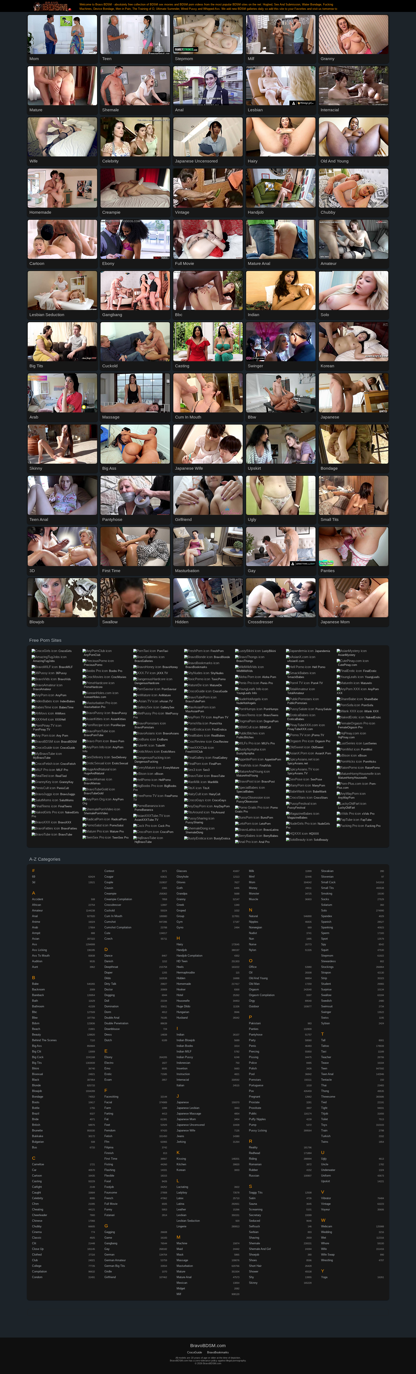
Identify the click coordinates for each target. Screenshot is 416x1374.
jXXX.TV (162, 673)
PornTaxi (162, 651)
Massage (182, 1260)
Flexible (109, 1175)
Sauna (253, 1203)
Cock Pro (164, 825)
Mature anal (184, 1277)
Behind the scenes (44, 1040)
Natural (253, 916)
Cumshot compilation (117, 927)
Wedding (326, 1232)
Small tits (327, 888)
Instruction (183, 1074)
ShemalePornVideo (96, 813)
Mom (252, 882)
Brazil (35, 1113)
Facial (108, 1102)
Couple (108, 882)
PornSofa (367, 705)
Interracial (183, 1079)
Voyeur (325, 1209)
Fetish (108, 1136)
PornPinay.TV (41, 729)
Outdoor (254, 1006)
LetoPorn (265, 823)
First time (110, 1158)
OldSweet (317, 747)
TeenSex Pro (120, 837)
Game (108, 1237)
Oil (250, 972)
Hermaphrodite (186, 972)
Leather (181, 1209)
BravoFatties (69, 828)
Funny (108, 1209)
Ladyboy (182, 1192)
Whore (325, 1243)
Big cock (38, 1057)
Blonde (36, 1085)
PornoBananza (144, 809)
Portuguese (256, 1085)
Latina (180, 1203)
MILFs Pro (268, 743)
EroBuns (162, 739)
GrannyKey (66, 782)
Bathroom (38, 1006)
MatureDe (216, 685)
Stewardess (328, 961)
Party (252, 1040)
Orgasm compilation (262, 995)
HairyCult (214, 794)
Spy (323, 944)
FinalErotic (370, 671)
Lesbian (181, 1215)
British (36, 1124)
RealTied (61, 776)
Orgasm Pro (322, 741)
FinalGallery (220, 757)
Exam (108, 1079)
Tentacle (326, 1079)
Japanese (183, 1102)
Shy (251, 1277)
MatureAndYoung (247, 775)
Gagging (109, 1232)
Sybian (325, 1023)
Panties (253, 1029)
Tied (324, 1102)
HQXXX (314, 833)
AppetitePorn (273, 759)
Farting (108, 1113)
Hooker (181, 989)
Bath (35, 1000)
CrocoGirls (65, 651)
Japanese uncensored (191, 1124)
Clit (34, 1243)
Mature (181, 1271)
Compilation (39, 1271)
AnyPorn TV (220, 717)
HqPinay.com (346, 737)
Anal (35, 916)
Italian (180, 1085)
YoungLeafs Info (246, 693)
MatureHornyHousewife (352, 777)
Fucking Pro (372, 825)
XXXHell (60, 719)
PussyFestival (296, 807)
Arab (35, 927)
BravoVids (64, 679)
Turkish (325, 1136)
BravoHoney (170, 667)
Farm (107, 1108)
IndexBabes (67, 701)
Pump (252, 1124)
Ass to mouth (41, 955)
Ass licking (39, 950)
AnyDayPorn (222, 806)
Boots (35, 1102)
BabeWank (320, 791)
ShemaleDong (194, 832)
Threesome (328, 1096)
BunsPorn (267, 817)
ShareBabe (371, 699)
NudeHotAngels (246, 703)
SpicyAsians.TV (297, 773)
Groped (181, 910)
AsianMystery (346, 655)
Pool (252, 1074)
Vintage (326, 1203)
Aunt (35, 967)
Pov (251, 1091)
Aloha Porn (269, 677)
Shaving (254, 1237)
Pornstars (255, 1079)
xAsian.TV (166, 701)
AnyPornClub (92, 655)
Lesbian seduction (188, 1220)
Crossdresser (112, 904)
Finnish (109, 1153)
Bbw (34, 1017)
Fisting (108, 1164)
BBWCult (265, 727)
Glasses (182, 871)
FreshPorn (217, 651)
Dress (108, 1034)
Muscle (253, 899)
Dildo (107, 978)
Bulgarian (38, 1141)
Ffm (106, 1141)
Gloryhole (182, 876)
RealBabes (218, 735)
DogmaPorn (271, 721)
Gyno (180, 927)
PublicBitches (245, 737)
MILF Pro (62, 770)
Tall (323, 1040)
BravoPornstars (144, 727)
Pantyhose (255, 1034)
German (109, 1254)
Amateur (37, 910)
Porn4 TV (317, 683)
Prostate (254, 1102)
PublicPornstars (297, 703)
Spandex (326, 916)
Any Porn (62, 735)
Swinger (326, 1012)
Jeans (180, 1136)
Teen (324, 1068)
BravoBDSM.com (52, 6)
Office (253, 967)
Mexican (182, 1282)
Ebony (108, 1057)
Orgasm (254, 989)
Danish (108, 961)
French (108, 1198)
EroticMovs (168, 751)
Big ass (37, 1045)
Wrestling (327, 1260)
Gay (107, 1249)
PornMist (366, 749)
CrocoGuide (67, 747)
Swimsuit (327, 1006)
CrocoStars (321, 797)
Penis (252, 1045)
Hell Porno (318, 667)
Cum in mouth (113, 916)
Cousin (108, 888)
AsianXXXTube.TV (146, 819)
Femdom (109, 1130)
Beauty (36, 1034)
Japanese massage (189, 1113)
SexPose (316, 779)
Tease (325, 1062)
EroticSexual (120, 763)
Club (35, 1260)
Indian (180, 1034)
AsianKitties (118, 719)
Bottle (35, 1108)
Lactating (182, 1187)
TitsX (206, 788)
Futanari (109, 1215)
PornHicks (369, 761)
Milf (179, 1294)
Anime (36, 921)
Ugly (324, 1158)
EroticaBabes (295, 719)
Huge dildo (183, 1006)
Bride (35, 1119)
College (36, 1265)
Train (324, 1130)
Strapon (326, 972)
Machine (182, 1243)
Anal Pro (264, 842)
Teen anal (327, 1074)
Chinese (37, 1220)
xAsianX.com (295, 661)
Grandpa (182, 893)
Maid (180, 1249)
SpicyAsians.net (297, 763)
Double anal (111, 1017)
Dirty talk (110, 983)
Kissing (181, 1158)
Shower (253, 1271)
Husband (182, 1017)
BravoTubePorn (195, 701)
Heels (180, 967)
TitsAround (217, 812)
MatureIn (366, 683)
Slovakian (327, 871)
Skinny (253, 1282)
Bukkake (37, 1136)
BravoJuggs (67, 794)
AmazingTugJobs (44, 661)
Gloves (181, 882)
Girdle (108, 1271)
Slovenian (327, 876)
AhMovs (60, 713)
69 (33, 876)
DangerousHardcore (147, 683)
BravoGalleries (144, 661)
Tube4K (160, 745)
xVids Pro (368, 813)
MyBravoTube (41, 757)
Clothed (37, 1254)
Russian (254, 1175)
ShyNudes (217, 673)
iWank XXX (371, 711)
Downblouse (112, 1029)
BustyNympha (245, 753)
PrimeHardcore (93, 687)
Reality (253, 1147)
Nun (251, 938)
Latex (180, 1198)
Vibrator (326, 1198)
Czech (108, 938)
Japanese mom (186, 1119)
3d (33, 882)
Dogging (109, 995)
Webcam (326, 1226)
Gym (180, 921)
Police (253, 1062)
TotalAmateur (295, 693)
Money (253, 888)
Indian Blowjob (186, 1040)
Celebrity (37, 1198)
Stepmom (327, 955)
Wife (324, 1249)
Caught (36, 1192)
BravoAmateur (42, 689)
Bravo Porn (117, 741)
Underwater (328, 1170)
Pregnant (254, 1096)
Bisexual (37, 1074)
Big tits (37, 1062)
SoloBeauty (321, 839)
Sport (324, 938)
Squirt (324, 950)
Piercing (254, 1051)
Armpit (36, 933)
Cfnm (35, 1203)
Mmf (252, 876)
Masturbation (185, 1265)
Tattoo (325, 1045)
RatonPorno (372, 767)
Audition (37, 961)
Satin (252, 1198)
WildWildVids (244, 671)
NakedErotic (373, 717)
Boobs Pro (115, 671)
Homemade (184, 983)
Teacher (326, 1057)
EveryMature (171, 767)
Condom (37, 1277)
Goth (180, 888)
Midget (181, 1288)
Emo (107, 1068)
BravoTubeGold (93, 793)
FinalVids (265, 765)
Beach (36, 1029)
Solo (324, 910)
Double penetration (116, 1023)
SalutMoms (66, 800)
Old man (254, 983)
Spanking (327, 927)
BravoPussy (119, 713)
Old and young (258, 978)
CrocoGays (219, 800)
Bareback (38, 995)
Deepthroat (111, 967)
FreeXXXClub (194, 751)
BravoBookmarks (196, 667)
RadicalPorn (119, 819)
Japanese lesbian (188, 1108)
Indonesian (183, 1062)
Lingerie (181, 1226)
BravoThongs (244, 661)
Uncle (324, 1164)
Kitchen (181, 1164)
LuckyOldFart (346, 807)
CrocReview (220, 741)
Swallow (326, 995)
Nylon (252, 950)
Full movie (110, 1203)
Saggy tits (256, 1192)
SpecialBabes (245, 791)
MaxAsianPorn (194, 711)
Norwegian (255, 927)
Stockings (327, 967)
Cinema (37, 1232)
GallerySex (167, 707)
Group (180, 916)
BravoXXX (64, 822)
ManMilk (213, 782)
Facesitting (111, 1096)
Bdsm (35, 1023)
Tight (324, 1108)
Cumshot (110, 921)
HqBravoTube (143, 842)
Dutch (108, 1040)
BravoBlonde (222, 657)
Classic (36, 1237)
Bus (34, 1147)
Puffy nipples (257, 1119)
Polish (253, 1068)
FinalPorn (215, 763)
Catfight (37, 1187)
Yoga (324, 1277)
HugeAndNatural (94, 773)
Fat (106, 1119)
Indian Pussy (185, 1057)
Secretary (255, 1215)
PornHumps (271, 709)
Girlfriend (110, 1277)
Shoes (253, 1260)
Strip (324, 978)
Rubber (253, 1170)
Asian (35, 938)
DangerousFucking (146, 761)
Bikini (35, 1068)
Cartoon (37, 1175)
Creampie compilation (118, 899)
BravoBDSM (69, 741)
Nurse (252, 944)
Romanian (255, 1164)
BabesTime (66, 707)
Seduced (254, 1220)
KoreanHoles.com (95, 697)
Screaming (255, 1209)
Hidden (181, 978)
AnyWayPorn (346, 797)
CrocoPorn (166, 832)
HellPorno (165, 779)
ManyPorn (318, 785)
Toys (324, 1124)
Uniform (326, 1175)
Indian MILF (184, 1051)
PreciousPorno (93, 664)
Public (253, 1113)
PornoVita (216, 723)
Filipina (108, 1147)
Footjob (109, 1187)
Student (326, 983)
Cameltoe (38, 1164)
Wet (323, 1237)
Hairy (180, 944)
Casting (37, 1181)
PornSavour (169, 689)
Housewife (183, 1000)
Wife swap (328, 1254)
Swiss (325, 1017)
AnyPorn (60, 695)
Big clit (36, 1051)
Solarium (326, 904)
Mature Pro (117, 831)
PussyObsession (247, 801)
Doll (106, 1000)
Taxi (323, 1051)
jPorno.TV (318, 735)
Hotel (180, 995)
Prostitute (255, 1108)
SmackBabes (295, 677)
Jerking (181, 1141)
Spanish (326, 921)
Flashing (109, 1170)
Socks (325, 899)
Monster (254, 893)
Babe (35, 983)
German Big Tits (114, 1265)
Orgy (252, 1000)
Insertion (182, 1068)
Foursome (110, 1192)
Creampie (110, 893)
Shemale (254, 1243)
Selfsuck (254, 1226)
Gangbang (110, 1243)
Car (34, 1170)
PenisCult (63, 788)
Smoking (326, 893)
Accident (37, 899)
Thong (325, 1091)
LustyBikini (269, 651)
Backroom (38, 989)
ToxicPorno (218, 679)
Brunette (37, 1130)
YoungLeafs (372, 677)
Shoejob (254, 1254)
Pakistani (255, 1023)
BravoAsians (171, 733)
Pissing (253, 1057)
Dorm (107, 1012)
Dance (108, 955)
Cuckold (109, 910)
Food (107, 1181)
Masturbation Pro (94, 707)
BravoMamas (92, 783)
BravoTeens (270, 715)
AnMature (165, 695)
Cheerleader (39, 1215)
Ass (34, 944)
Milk (251, 871)
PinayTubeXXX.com (300, 729)
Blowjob (37, 1091)
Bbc (34, 1012)
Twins (324, 1141)
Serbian (253, 1232)
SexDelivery (119, 757)
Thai (324, 1085)
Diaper (108, 972)
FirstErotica (219, 729)
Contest (109, 871)
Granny (181, 899)
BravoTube (65, 834)
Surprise (326, 989)
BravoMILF (66, 667)
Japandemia (322, 651)
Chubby (37, 1226)
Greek (180, 904)
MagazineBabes (297, 817)
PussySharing (194, 822)
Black (35, 1079)
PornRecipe (118, 725)
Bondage (37, 1096)
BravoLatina (270, 829)
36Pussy (61, 673)
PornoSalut (117, 825)
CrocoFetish (68, 763)
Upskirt (325, 1181)
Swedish (326, 1000)
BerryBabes (270, 835)
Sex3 (206, 770)
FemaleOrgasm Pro (350, 727)
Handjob (182, 950)
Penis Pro (266, 683)
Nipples (253, 921)
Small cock (328, 882)
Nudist (253, 933)
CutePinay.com (347, 664)
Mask (180, 1254)
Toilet (324, 1119)
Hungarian (183, 1012)
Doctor (108, 989)
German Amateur (115, 1260)
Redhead (254, 1153)
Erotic (108, 1074)
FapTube (366, 819)
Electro (108, 1062)
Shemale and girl (260, 1249)
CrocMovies (118, 677)
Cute (107, 933)
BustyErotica (222, 838)
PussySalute (323, 709)
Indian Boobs (185, 1045)
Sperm (325, 933)
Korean (181, 1170)
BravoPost (268, 781)
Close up (38, 1249)
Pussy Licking (258, 1130)
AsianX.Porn (323, 753)
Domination (111, 1006)
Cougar (108, 876)
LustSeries (370, 743)
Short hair (255, 1265)
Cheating (37, 1209)
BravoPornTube (93, 735)
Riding (253, 1158)
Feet (107, 1124)
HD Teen (182, 961)
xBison (158, 773)
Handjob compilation (189, 955)
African (36, 904)
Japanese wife (186, 1130)
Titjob (324, 1113)
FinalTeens (65, 806)
